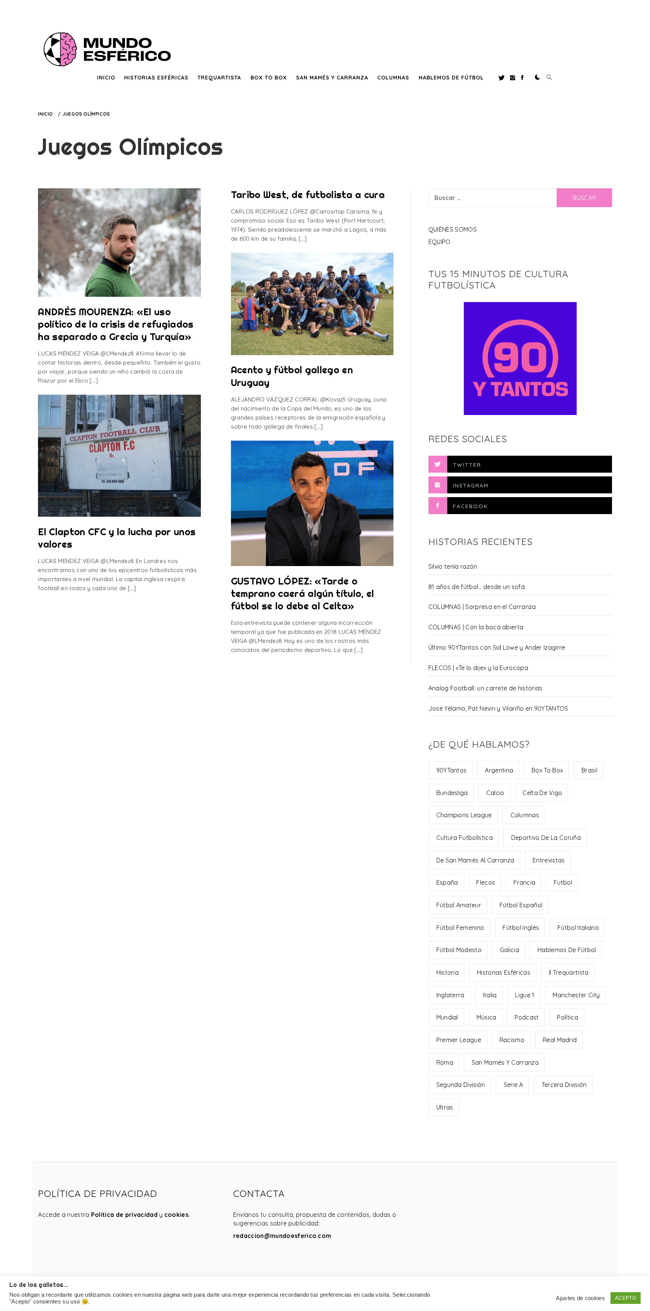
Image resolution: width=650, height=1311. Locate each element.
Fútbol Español (521, 905)
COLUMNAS (393, 77)
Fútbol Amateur (458, 905)
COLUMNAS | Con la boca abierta (476, 627)
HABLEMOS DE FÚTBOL (451, 77)
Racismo (512, 1040)
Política (567, 1017)
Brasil (589, 770)
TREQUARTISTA (219, 77)
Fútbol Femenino (460, 927)
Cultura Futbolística (464, 837)
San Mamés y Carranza (505, 1062)
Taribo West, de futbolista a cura (308, 194)
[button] (537, 77)
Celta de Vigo (542, 793)
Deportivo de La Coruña (546, 837)
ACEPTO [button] (625, 1298)
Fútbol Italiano (578, 927)
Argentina (499, 770)
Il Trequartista (569, 972)
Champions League (464, 815)
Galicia (509, 950)
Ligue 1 (524, 995)
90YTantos (451, 770)
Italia (490, 995)
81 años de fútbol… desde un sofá (476, 587)
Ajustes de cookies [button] (580, 1298)
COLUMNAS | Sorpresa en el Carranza (482, 606)
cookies (176, 1214)
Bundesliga (452, 793)
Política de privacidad (124, 1214)
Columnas (524, 815)
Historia (447, 972)
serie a (513, 1084)
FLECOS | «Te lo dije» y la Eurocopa (478, 668)
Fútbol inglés (521, 927)
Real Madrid (560, 1040)
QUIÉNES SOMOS (452, 229)
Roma (444, 1062)
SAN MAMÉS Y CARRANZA (332, 77)
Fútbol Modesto (458, 950)
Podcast (527, 1017)
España (447, 882)
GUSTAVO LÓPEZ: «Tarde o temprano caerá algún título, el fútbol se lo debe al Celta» (302, 593)
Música (487, 1017)
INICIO (106, 77)
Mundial (447, 1017)
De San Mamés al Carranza (475, 860)
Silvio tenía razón (452, 566)
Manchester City (576, 995)
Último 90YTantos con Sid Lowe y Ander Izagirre (496, 647)
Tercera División (564, 1084)
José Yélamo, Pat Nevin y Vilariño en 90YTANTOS (498, 708)
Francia (524, 882)
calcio (495, 793)
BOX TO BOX (269, 77)
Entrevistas (549, 860)
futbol (563, 882)
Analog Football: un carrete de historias (485, 688)
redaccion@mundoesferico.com (282, 1235)
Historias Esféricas (503, 972)
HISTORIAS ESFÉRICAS (156, 77)
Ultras (444, 1107)
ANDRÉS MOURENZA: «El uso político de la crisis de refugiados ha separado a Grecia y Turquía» (115, 324)
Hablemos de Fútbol (567, 950)
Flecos (485, 882)
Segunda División (460, 1084)
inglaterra (450, 995)
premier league (458, 1040)
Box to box (547, 770)
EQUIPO (439, 242)
